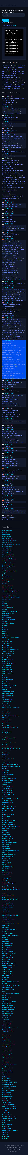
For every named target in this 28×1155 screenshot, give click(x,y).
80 (11, 153)
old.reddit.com (6, 332)
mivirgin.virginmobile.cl (8, 854)
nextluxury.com (6, 599)
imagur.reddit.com (18, 326)
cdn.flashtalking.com (8, 653)
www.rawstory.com (8, 100)
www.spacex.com (7, 538)
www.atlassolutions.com (9, 1086)
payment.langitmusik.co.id (9, 842)
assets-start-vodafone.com (10, 611)
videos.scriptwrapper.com (10, 489)
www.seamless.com (19, 421)
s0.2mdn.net (5, 925)
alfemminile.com (7, 192)
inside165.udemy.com (8, 1009)
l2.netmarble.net (6, 1003)
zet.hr (4, 864)
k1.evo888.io (5, 768)
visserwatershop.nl (7, 552)
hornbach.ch (6, 175)
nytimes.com (18, 435)
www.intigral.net (7, 80)
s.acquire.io (5, 830)
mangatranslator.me (8, 901)
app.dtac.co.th (6, 840)
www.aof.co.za (6, 710)
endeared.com (6, 848)
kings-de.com (6, 138)
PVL (17, 1151)
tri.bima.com (5, 846)
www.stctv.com (19, 67)
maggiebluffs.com (17, 138)
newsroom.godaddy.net (9, 778)
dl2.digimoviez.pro (7, 790)
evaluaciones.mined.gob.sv (10, 965)
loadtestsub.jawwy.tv (8, 84)
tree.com (4, 784)
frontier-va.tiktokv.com (8, 663)
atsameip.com (6, 1076)
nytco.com (14, 433)
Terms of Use (17, 1147)
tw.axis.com (16, 226)
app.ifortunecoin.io (7, 679)
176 (12, 480)
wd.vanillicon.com (7, 987)
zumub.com (5, 639)
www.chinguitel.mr (7, 693)
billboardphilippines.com (9, 567)
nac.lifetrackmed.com (8, 1013)
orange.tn (5, 1066)
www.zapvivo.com (7, 669)
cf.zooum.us (5, 1136)
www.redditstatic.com (9, 336)
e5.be (16, 253)
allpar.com (16, 196)
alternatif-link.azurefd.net (9, 750)
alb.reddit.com (15, 319)
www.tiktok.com (7, 719)
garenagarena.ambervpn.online (11, 820)
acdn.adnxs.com (7, 215)
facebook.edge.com (8, 556)
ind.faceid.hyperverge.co (9, 887)
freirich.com (18, 136)
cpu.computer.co (7, 1114)
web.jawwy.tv (8, 88)
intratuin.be (14, 256)
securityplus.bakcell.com (9, 613)
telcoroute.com (6, 1098)
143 (12, 380)
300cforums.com (7, 181)
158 (12, 418)
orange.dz (5, 860)
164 (12, 429)
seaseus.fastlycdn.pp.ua (9, 1118)
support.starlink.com (8, 384)
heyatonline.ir (6, 683)
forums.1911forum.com (10, 179)
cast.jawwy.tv (18, 80)
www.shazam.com (7, 156)
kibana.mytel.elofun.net (8, 953)
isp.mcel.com (6, 941)
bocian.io (5, 1074)
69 (11, 106)
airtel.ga (4, 689)
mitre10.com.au (20, 249)
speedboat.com (6, 561)
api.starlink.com (16, 382)
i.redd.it (4, 338)
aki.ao (4, 631)
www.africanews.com (8, 189)
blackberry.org (6, 1092)
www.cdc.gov (6, 581)
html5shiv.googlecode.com (10, 764)
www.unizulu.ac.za (7, 1072)
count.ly (4, 1034)
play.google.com (7, 732)
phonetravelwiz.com (8, 565)
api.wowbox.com (7, 1015)
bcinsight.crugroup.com (9, 117)
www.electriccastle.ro (8, 1104)
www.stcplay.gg (7, 69)
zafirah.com (5, 875)
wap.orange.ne (6, 665)
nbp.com (4, 627)
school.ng (5, 885)
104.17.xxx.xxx (6, 871)
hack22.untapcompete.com (10, 1130)
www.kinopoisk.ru (7, 1128)
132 (12, 281)
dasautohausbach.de (8, 808)
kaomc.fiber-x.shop (7, 1011)
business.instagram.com (9, 742)
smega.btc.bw (6, 734)
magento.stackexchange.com (11, 111)
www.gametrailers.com (9, 292)
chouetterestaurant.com (9, 134)
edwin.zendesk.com (8, 866)
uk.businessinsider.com (9, 461)
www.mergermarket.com (9, 285)
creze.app (5, 772)
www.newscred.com (8, 472)
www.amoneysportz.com (9, 929)
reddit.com (5, 319)
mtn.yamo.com (6, 1078)
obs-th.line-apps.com (8, 623)
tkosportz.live (6, 760)
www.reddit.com (18, 332)
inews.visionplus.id (7, 838)
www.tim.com (6, 969)
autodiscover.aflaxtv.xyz (9, 738)
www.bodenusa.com (17, 151)
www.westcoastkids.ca (9, 266)
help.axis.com (6, 226)
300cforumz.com (19, 181)
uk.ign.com (5, 298)
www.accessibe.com (8, 903)
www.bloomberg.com (8, 124)
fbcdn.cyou (5, 1132)
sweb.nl (4, 603)
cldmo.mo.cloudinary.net (9, 204)
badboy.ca (5, 262)
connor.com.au (18, 247)
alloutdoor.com (6, 196)
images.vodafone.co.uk (8, 963)
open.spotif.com (6, 947)
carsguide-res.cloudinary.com (11, 304)
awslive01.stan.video (8, 758)
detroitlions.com (7, 401)
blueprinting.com (7, 530)
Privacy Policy (10, 1147)
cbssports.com (17, 510)
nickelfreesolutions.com (9, 563)
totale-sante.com (7, 967)
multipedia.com (6, 667)
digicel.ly (4, 881)
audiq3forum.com (16, 198)
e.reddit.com (16, 321)
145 (12, 388)
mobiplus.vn (5, 1048)
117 (12, 224)
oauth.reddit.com (19, 330)
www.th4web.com (7, 788)
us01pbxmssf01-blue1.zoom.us (10, 826)
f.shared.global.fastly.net (9, 465)
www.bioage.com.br (16, 258)
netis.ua (4, 983)
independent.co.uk (8, 498)
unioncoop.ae (17, 243)
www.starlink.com (7, 386)
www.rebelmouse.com (9, 102)
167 (12, 444)
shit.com (4, 995)
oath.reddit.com (7, 330)
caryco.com (5, 410)
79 (11, 149)
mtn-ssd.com (6, 713)
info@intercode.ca (16, 1149)
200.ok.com (5, 927)
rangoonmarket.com (8, 780)
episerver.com (6, 470)
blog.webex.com (7, 641)
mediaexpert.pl (6, 877)
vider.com (5, 891)
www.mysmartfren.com (9, 806)
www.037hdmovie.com (8, 828)
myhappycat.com (7, 550)
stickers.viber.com (7, 1084)
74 (11, 128)
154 (12, 408)
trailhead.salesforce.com (9, 391)
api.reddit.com (6, 321)
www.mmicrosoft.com (8, 1042)
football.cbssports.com (9, 513)
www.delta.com (6, 548)
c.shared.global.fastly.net (9, 450)
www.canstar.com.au (8, 168)
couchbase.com (6, 1052)
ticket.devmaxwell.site (8, 919)
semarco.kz (5, 909)
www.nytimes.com (8, 442)
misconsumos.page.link (8, 1007)
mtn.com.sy (5, 818)
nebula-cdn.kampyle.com (10, 476)
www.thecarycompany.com (10, 414)
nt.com (4, 675)
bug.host (4, 532)
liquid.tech (5, 1138)
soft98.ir (4, 1110)
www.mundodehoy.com (9, 883)
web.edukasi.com (7, 873)
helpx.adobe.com (7, 1029)
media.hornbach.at (8, 166)
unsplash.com (6, 491)
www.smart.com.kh (7, 673)
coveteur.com (6, 98)
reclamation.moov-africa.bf (10, 798)
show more (6, 200)
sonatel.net (5, 852)
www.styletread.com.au (11, 251)
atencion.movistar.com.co (10, 272)
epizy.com (5, 677)
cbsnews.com (6, 510)
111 (11, 217)
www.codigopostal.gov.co (9, 1064)
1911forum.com (20, 177)
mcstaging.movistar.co (9, 279)
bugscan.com (6, 1038)
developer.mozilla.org (8, 589)
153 (12, 393)
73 (11, 121)
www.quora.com (7, 643)
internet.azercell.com (8, 943)
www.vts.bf (5, 1112)
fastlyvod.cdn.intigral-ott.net (11, 77)
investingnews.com (18, 98)
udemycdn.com (6, 617)
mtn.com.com (6, 959)
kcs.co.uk (15, 416)
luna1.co (4, 506)
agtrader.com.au (7, 247)
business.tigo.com (7, 659)
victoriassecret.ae (7, 245)
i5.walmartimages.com (9, 130)
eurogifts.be (6, 256)
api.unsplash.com (18, 491)
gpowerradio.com (7, 699)
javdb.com (5, 575)
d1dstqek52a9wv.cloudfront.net (11, 935)
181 (12, 485)
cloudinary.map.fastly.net (9, 315)
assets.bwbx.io (6, 126)
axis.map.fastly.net (9, 230)
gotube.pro (5, 1126)
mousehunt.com (6, 1094)
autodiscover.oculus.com (9, 571)
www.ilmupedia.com (8, 774)
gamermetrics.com (18, 290)
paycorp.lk (5, 744)
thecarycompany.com (8, 412)
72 (11, 115)
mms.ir (4, 756)
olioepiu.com (6, 141)
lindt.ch (16, 268)
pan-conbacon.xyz (7, 836)
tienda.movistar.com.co (9, 275)
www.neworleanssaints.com (10, 406)
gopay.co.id (5, 583)
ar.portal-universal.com (8, 619)
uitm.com (5, 1100)
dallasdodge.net (7, 519)
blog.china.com (6, 687)
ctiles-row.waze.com (8, 989)
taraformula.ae (6, 243)
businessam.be (6, 170)
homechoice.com (7, 427)
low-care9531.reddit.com (9, 328)
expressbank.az (6, 997)
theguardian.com (7, 219)
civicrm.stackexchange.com (10, 109)
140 (12, 317)
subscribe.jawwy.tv (19, 86)
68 (11, 96)
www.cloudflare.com (8, 794)
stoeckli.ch (5, 270)
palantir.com (6, 455)
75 (11, 132)
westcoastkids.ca (7, 264)
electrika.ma (5, 921)
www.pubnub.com (7, 446)
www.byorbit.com (7, 800)
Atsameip (13, 5)
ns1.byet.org (5, 937)
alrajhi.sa (4, 573)
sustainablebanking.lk (8, 701)
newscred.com (17, 470)
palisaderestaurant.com (9, 143)
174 (12, 467)
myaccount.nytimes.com (9, 440)
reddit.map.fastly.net (15, 338)
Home (2, 5)
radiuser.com (6, 1017)
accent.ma (5, 1122)
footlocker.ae (14, 241)
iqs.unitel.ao (5, 615)
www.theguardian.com (9, 221)
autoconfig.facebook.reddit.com (12, 323)
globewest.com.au (8, 249)
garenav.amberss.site (8, 822)
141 (13, 341)
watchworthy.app (7, 164)
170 (12, 453)
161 (12, 425)
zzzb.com (5, 776)
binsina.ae (5, 241)
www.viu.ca (14, 173)
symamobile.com (7, 577)
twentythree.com (7, 236)
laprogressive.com (7, 1124)
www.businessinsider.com (10, 463)
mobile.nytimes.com (8, 438)
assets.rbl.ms (6, 104)
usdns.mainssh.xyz (7, 802)
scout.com (21, 513)
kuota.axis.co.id (6, 858)
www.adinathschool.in (8, 824)
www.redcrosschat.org (8, 595)
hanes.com (14, 410)
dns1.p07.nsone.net (7, 585)
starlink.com (6, 382)
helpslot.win (5, 979)
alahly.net (5, 605)
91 (11, 158)
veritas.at (17, 245)
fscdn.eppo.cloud (17, 175)
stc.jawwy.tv (20, 84)
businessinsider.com (8, 459)
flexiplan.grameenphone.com (10, 591)
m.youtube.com (6, 661)
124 (12, 238)
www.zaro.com (17, 147)
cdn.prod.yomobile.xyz (8, 1090)
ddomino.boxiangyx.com (9, 685)
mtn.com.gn (5, 1056)
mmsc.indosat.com (7, 907)
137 (12, 302)
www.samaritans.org (8, 895)
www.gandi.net (6, 211)
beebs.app (14, 160)
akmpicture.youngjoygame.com (11, 985)
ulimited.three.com (7, 1058)
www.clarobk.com (7, 136)
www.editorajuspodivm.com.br (11, 260)
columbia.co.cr (6, 722)
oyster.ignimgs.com (8, 300)
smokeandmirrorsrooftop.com (11, 145)
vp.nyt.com (5, 433)
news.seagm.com (7, 542)
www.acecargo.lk (7, 1054)
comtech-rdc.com (7, 1021)
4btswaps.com (8, 183)
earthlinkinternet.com (8, 691)
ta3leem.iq (5, 796)
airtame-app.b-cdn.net (8, 1044)
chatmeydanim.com (7, 607)
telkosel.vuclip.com (7, 792)
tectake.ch (14, 270)
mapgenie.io (19, 300)
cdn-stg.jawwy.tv (7, 25)
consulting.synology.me (9, 1001)
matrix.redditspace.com (9, 334)
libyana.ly (5, 724)
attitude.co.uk (6, 119)
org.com (4, 1060)
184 (12, 495)
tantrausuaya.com (7, 587)
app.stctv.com (6, 65)
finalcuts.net (5, 569)
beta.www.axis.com (19, 228)
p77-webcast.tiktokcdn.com (10, 1027)
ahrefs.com (5, 977)
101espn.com (6, 717)
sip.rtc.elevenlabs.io (8, 651)
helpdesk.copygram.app (9, 162)
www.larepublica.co (8, 177)
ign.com (18, 296)
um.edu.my (5, 931)
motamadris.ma (6, 1080)
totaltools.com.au (7, 253)
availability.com (6, 879)
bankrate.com (6, 283)
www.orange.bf (6, 770)
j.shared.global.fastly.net (9, 478)
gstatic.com (5, 752)
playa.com (5, 703)
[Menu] (25, 1)
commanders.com (16, 395)
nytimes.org (19, 442)
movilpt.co (5, 629)
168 (12, 448)
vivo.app (4, 991)
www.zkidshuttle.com (8, 746)
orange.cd (5, 939)
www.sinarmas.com (7, 856)
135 (12, 287)
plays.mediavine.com (8, 487)
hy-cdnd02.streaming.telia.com (11, 715)
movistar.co (5, 736)
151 (5, 96)
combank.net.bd (6, 1050)
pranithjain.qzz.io (7, 945)
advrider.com (19, 187)
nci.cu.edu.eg (6, 961)
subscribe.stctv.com (19, 65)
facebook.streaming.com (9, 1108)
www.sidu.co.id (6, 862)
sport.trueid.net (6, 1023)
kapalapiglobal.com (7, 951)
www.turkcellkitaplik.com (9, 1082)
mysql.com (5, 804)
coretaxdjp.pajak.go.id (8, 814)
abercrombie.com (7, 185)
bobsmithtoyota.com (8, 517)
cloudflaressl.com (7, 975)
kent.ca (12, 262)
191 (12, 515)
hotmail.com (5, 601)
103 (12, 209)
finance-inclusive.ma (8, 786)
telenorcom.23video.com (9, 234)
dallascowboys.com (8, 397)
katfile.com (5, 740)
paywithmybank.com (8, 1068)
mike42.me (5, 868)
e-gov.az (4, 625)
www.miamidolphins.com (10, 404)
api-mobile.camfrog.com (9, 1116)
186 (12, 500)
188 (12, 508)
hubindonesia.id (6, 816)
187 (12, 504)
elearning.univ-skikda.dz (9, 1106)
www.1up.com (6, 290)
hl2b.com (16, 294)
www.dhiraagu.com (7, 671)
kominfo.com (6, 832)
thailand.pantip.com (8, 546)
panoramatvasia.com (8, 957)
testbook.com (6, 621)
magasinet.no (6, 416)
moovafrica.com (7, 1088)
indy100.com (6, 502)
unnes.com (5, 999)
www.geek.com (7, 294)
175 (12, 474)
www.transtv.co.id (7, 971)
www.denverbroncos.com (10, 399)
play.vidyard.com (7, 493)
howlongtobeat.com (8, 296)
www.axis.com (6, 228)
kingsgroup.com (6, 534)
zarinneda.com (6, 655)
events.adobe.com (8, 187)
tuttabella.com (6, 147)
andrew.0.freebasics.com (9, 540)
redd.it (19, 336)
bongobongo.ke (6, 917)
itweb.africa (5, 160)
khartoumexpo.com (7, 579)
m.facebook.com (7, 1070)
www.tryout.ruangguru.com (10, 593)
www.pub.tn (5, 1025)
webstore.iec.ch (7, 268)
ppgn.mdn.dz (6, 754)
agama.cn (5, 913)
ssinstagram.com (7, 1046)
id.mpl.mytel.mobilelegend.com (11, 649)
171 (12, 457)
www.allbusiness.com (9, 194)
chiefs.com (5, 395)
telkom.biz (5, 1134)
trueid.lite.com (6, 834)
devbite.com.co (6, 844)
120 (12, 232)
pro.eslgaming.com (18, 283)
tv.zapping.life (6, 635)
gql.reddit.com (6, 326)
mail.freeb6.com (6, 536)
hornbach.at (18, 164)
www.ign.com (15, 298)
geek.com (21, 292)
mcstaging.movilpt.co (8, 277)
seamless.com (6, 421)
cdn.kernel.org (6, 483)
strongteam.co (6, 1036)
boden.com (5, 151)
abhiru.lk (4, 812)
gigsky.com (5, 1019)
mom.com (5, 893)
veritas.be (5, 258)
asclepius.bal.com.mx (8, 1096)
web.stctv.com (8, 67)
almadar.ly (5, 633)
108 (12, 213)
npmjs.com (5, 681)
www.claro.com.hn (7, 1005)
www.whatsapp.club (8, 554)
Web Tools (7, 5)
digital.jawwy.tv (19, 82)
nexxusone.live (6, 1062)
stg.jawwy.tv (7, 86)
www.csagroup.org (7, 933)
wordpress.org (6, 1102)
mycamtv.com (6, 712)
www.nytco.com (7, 435)
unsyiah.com (5, 1040)
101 (8, 96)
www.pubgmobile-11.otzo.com (10, 707)
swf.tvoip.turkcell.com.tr (9, 558)
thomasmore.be (18, 170)
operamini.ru (5, 911)
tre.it (3, 697)
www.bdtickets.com (8, 905)
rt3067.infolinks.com (8, 1032)
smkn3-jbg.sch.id (7, 762)
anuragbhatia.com (7, 1120)
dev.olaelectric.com (7, 695)
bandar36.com (6, 949)
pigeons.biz (5, 173)
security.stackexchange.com (10, 113)
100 (12, 202)
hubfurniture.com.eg (8, 810)
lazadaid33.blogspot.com (9, 726)
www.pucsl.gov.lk (7, 973)
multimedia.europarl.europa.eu (10, 597)
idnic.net (4, 609)
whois (14, 25)
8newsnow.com (19, 183)
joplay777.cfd (6, 657)
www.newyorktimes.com (9, 431)
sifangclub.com (6, 955)
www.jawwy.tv (18, 88)
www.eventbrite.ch (7, 782)
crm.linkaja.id (6, 705)
